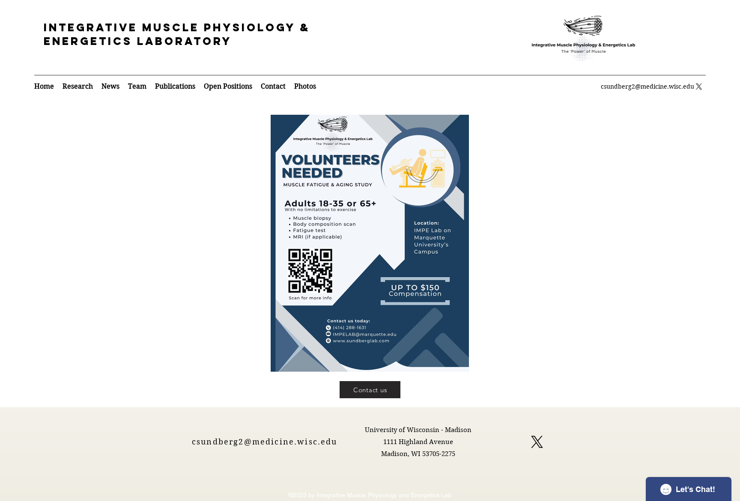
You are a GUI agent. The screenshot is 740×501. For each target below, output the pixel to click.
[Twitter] (699, 86)
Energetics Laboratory (138, 41)
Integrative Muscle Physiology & (177, 27)
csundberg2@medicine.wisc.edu (647, 86)
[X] (537, 441)
